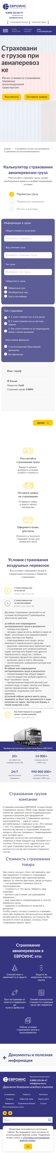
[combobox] (27, 255)
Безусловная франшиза (17, 340)
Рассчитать (12, 97)
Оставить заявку (37, 97)
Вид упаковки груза (15, 248)
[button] (50, 236)
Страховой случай (19, 22)
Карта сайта (43, 1099)
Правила (9, 1099)
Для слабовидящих (44, 30)
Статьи (43, 1103)
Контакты (43, 1094)
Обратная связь (39, 22)
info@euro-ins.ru (16, 18)
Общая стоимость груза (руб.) (21, 231)
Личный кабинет (27, 30)
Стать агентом (16, 30)
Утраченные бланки (26, 1103)
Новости (26, 1094)
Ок (28, 1146)
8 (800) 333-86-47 (14, 14)
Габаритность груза (15, 281)
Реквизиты (9, 1103)
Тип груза (10, 264)
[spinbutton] (28, 238)
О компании (9, 1094)
